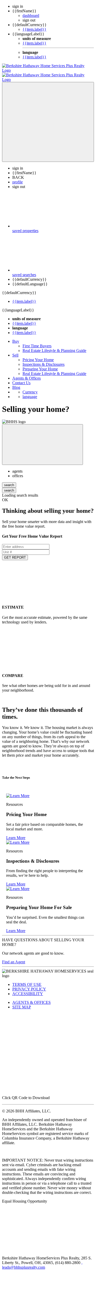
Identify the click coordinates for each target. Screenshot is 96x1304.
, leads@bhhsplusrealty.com (42, 1260)
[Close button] (42, 440)
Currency (30, 387)
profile (17, 177)
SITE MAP (21, 1002)
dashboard (31, 15)
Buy (15, 337)
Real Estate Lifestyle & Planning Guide (54, 346)
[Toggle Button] (48, 117)
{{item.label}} (34, 29)
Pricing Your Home (38, 355)
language (30, 392)
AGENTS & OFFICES (31, 998)
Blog (16, 383)
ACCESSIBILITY (27, 989)
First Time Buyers (37, 341)
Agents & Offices (26, 373)
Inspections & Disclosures (44, 360)
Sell (15, 350)
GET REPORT (15, 553)
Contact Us (21, 378)
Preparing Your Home (40, 364)
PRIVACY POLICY (29, 984)
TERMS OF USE (26, 980)
